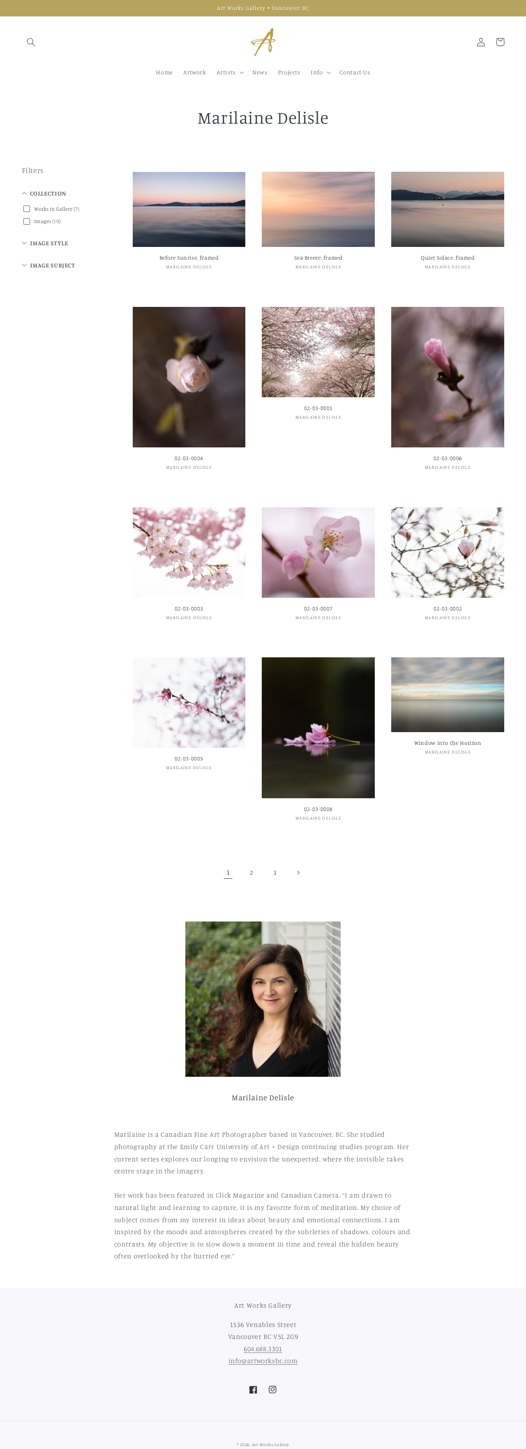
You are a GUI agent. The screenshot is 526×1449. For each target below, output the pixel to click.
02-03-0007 (318, 608)
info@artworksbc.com (263, 1361)
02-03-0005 (189, 758)
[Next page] (297, 872)
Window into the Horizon (448, 742)
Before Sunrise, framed (189, 257)
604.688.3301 (263, 1349)
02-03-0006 (448, 458)
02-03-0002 (448, 608)
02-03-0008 (318, 809)
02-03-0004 (189, 458)
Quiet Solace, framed (448, 257)
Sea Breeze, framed (318, 257)
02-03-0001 (318, 408)
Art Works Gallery (271, 1444)
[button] (31, 41)
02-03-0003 (189, 608)
